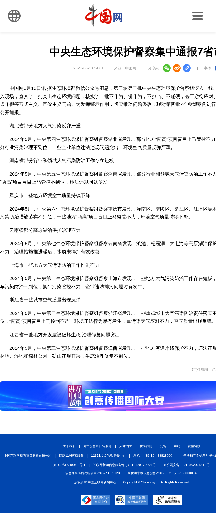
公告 (163, 446)
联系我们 (146, 446)
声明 (177, 446)
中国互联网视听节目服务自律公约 (27, 456)
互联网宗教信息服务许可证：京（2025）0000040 (162, 473)
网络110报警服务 (71, 456)
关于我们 (69, 446)
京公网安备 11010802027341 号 (187, 465)
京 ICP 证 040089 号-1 (69, 465)
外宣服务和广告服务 (97, 446)
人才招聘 (125, 446)
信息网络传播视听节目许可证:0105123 (92, 473)
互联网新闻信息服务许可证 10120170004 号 (124, 465)
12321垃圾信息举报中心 (108, 456)
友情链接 (194, 446)
